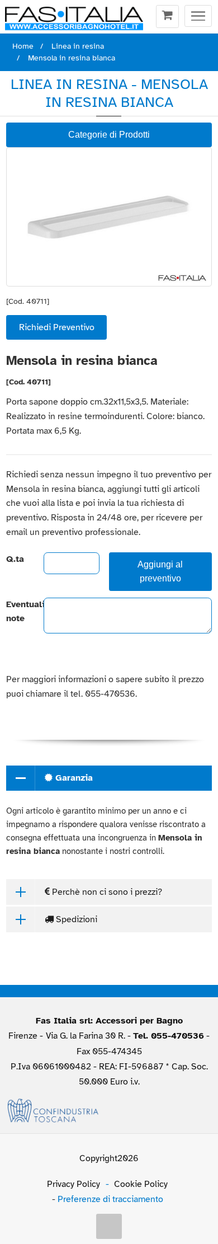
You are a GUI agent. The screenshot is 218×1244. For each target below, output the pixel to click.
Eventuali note (15, 612)
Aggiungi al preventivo (160, 571)
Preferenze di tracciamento (110, 1199)
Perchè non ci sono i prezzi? (106, 892)
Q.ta (15, 559)
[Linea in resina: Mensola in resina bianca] (109, 217)
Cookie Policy (141, 1184)
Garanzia (73, 777)
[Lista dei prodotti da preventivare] (167, 17)
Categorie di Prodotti (109, 134)
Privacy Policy (73, 1184)
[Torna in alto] (109, 1227)
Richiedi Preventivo (56, 327)
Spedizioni (75, 919)
